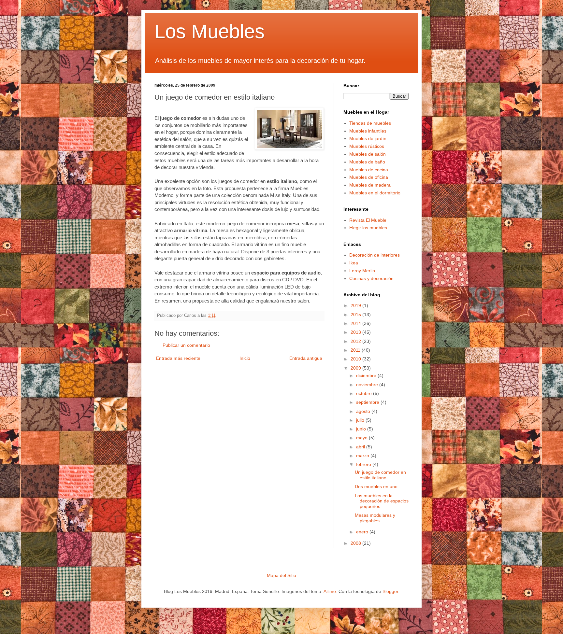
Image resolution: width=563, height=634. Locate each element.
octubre (364, 393)
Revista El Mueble (367, 220)
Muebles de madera (370, 185)
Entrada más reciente (178, 358)
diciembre (367, 375)
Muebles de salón (367, 154)
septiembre (368, 402)
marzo (363, 455)
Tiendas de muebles (370, 123)
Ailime (330, 591)
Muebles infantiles (367, 131)
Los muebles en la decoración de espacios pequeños (382, 501)
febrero (364, 464)
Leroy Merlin (362, 270)
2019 (356, 305)
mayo (362, 437)
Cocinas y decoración (371, 278)
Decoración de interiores (374, 255)
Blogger (390, 591)
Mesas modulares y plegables (375, 518)
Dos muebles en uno (376, 486)
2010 (356, 358)
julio (361, 420)
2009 (356, 368)
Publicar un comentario (186, 345)
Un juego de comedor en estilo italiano (380, 475)
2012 (356, 341)
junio (361, 428)
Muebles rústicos (366, 146)
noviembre (367, 384)
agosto (363, 411)
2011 (356, 350)
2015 (356, 314)
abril (361, 446)
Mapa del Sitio (281, 575)
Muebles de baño (367, 161)
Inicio (244, 358)
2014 (356, 323)
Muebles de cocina (368, 169)
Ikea (353, 262)
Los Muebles (209, 31)
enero (362, 531)
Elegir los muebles (368, 227)
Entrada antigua (305, 358)
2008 (356, 543)
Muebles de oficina (368, 177)
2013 (356, 332)
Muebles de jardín (367, 138)
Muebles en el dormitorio (374, 192)
